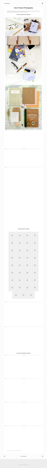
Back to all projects (23, 456)
